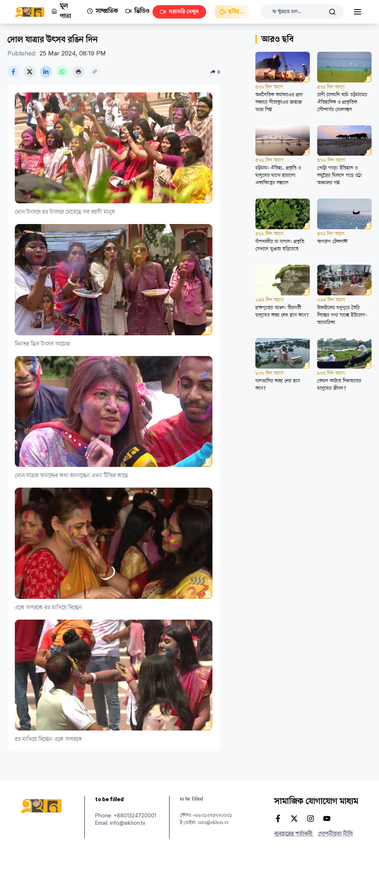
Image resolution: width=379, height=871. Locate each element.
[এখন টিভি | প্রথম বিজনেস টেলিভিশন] (33, 12)
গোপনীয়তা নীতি (335, 834)
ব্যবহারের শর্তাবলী (294, 834)
